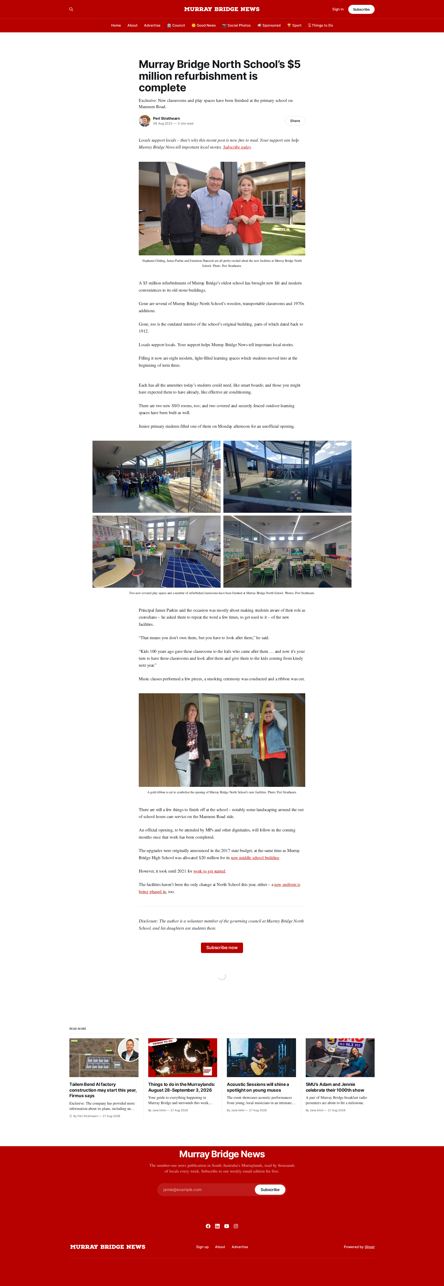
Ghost (370, 1247)
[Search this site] (71, 9)
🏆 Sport (294, 25)
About (132, 25)
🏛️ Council (176, 25)
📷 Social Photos (236, 25)
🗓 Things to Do (320, 25)
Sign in (338, 9)
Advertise (152, 25)
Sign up (202, 1247)
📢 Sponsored (269, 25)
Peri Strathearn (166, 118)
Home (116, 25)
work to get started (209, 871)
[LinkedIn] (217, 1226)
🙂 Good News (203, 25)
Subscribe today (237, 147)
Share (295, 121)
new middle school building (255, 857)
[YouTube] (226, 1226)
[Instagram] (236, 1226)
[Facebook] (208, 1226)
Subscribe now (222, 947)
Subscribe (361, 9)
